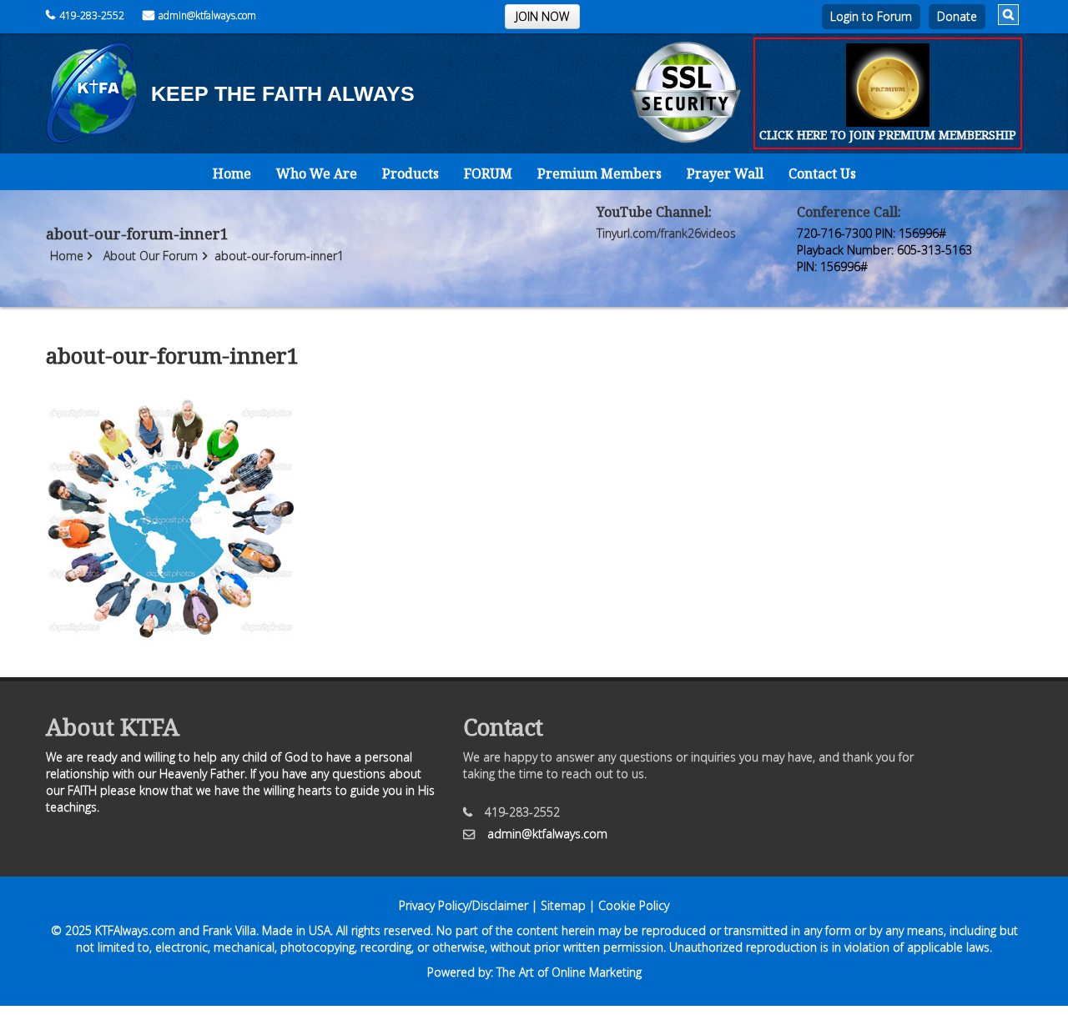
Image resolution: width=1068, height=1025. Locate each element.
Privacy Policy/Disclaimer (463, 905)
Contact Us (822, 173)
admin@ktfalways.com (207, 15)
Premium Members (599, 173)
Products (410, 173)
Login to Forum (871, 16)
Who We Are (316, 173)
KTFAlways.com (135, 930)
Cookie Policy (633, 905)
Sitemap (563, 905)
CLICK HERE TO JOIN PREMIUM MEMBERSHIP (887, 135)
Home (232, 173)
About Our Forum (150, 256)
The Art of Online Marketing (569, 972)
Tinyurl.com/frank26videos (666, 233)
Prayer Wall (725, 173)
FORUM (488, 173)
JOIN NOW (542, 16)
